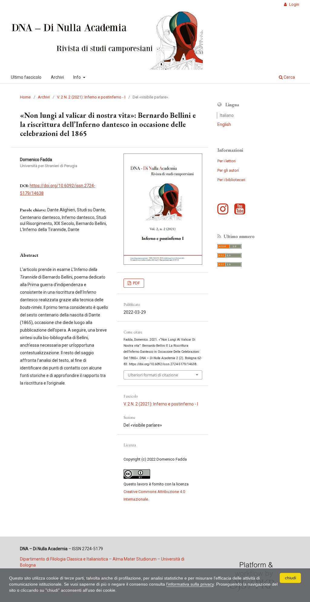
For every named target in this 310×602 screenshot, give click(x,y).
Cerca (289, 77)
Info (77, 77)
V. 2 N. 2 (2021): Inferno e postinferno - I (91, 97)
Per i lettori (226, 161)
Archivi (57, 77)
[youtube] (241, 212)
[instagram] (224, 212)
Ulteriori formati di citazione (153, 375)
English (224, 124)
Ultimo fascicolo (26, 77)
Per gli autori (228, 170)
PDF (136, 283)
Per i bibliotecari (231, 179)
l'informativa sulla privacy (190, 584)
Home (25, 97)
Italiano (227, 115)
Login (293, 4)
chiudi (290, 577)
